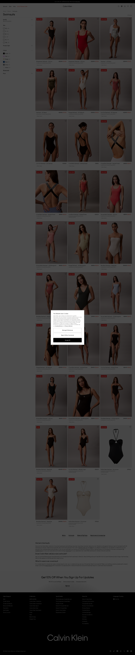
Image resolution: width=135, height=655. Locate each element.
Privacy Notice (68, 326)
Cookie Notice (58, 326)
